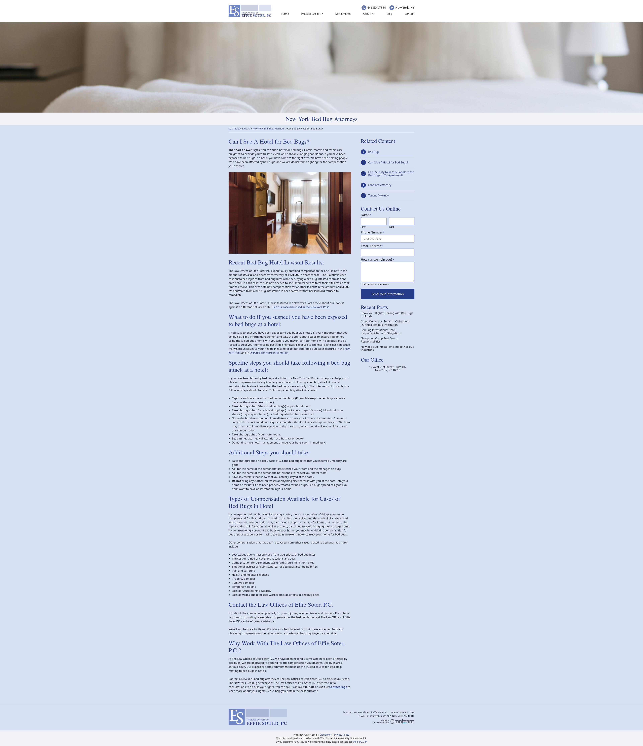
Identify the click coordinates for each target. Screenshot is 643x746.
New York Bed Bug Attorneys (268, 128)
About (367, 14)
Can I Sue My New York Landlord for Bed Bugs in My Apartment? (391, 173)
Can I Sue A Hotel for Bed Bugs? (388, 162)
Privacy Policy (341, 734)
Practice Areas (310, 14)
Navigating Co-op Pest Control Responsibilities (380, 340)
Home (285, 14)
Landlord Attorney (379, 185)
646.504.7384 (376, 8)
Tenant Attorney (378, 195)
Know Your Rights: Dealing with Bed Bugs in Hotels (387, 315)
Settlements (343, 14)
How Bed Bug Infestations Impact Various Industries (387, 348)
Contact (409, 14)
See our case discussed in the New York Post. (301, 307)
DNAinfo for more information (269, 353)
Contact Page (338, 687)
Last (391, 226)
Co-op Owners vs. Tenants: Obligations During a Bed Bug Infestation (385, 323)
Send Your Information (388, 294)
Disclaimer (326, 734)
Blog (389, 14)
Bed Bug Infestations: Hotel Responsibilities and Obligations (381, 331)
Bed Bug (373, 152)
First (363, 226)
